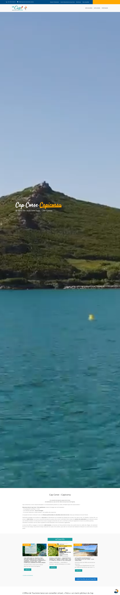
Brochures (78, 2)
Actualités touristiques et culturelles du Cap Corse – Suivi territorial (84, 559)
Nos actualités (85, 2)
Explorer (97, 8)
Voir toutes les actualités (86, 579)
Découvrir (88, 8)
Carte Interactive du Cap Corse (67, 2)
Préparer (105, 8)
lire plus (27, 569)
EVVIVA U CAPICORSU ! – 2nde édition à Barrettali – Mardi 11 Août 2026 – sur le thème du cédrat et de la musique (60, 559)
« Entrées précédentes (27, 575)
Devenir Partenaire (54, 2)
